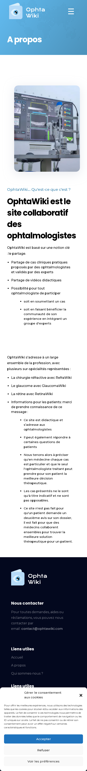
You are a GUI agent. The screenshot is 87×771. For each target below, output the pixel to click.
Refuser (43, 750)
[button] (81, 695)
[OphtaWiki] (27, 10)
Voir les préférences (43, 761)
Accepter (43, 739)
